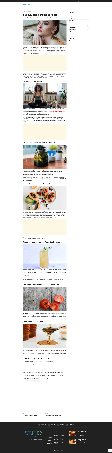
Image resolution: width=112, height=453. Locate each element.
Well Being (71, 36)
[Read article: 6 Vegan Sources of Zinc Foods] (72, 441)
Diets (59, 5)
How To (32, 381)
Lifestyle (45, 5)
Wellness (71, 38)
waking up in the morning (56, 111)
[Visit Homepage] (27, 6)
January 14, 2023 (33, 17)
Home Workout (72, 29)
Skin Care (37, 381)
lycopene (32, 312)
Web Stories (72, 5)
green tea (45, 170)
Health (70, 25)
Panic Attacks (72, 33)
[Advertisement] (44, 63)
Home (40, 5)
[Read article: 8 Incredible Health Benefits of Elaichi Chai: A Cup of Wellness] (72, 433)
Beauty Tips (27, 381)
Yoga (55, 5)
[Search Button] (88, 6)
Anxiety (71, 16)
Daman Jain (26, 17)
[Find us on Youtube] (87, 1)
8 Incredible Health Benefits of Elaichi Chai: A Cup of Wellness (82, 433)
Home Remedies (65, 5)
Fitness (50, 5)
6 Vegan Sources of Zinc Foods (82, 440)
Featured (71, 20)
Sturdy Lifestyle (53, 450)
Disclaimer (32, 1)
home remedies (30, 51)
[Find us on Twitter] (85, 1)
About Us (24, 1)
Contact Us (28, 1)
